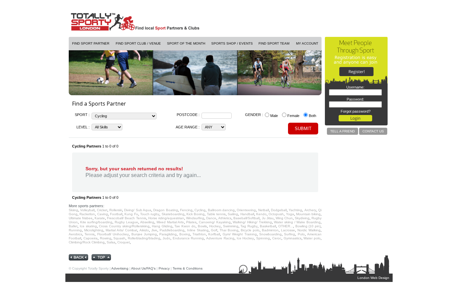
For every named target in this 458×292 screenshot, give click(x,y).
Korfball (214, 234)
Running (75, 230)
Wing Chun (284, 218)
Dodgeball (279, 210)
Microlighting (93, 230)
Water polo (312, 238)
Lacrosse (288, 230)
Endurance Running (188, 238)
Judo (166, 238)
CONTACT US (373, 131)
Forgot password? (355, 111)
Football (116, 214)
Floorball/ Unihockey (113, 234)
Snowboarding (270, 234)
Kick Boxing (195, 214)
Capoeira (90, 238)
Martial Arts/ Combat (121, 230)
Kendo (261, 214)
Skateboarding (173, 214)
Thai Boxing (229, 230)
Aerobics (75, 234)
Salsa (111, 242)
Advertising (119, 268)
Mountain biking (308, 214)
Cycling (200, 210)
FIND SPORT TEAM (274, 43)
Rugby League (126, 222)
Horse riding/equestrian (166, 218)
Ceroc (276, 238)
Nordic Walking (309, 230)
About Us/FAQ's (143, 268)
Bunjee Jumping (144, 234)
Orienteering (246, 210)
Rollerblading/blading (144, 238)
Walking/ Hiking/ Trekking (252, 222)
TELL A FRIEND (342, 131)
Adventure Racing (220, 238)
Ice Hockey (245, 238)
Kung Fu (131, 214)
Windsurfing (195, 218)
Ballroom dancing (221, 210)
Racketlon (87, 214)
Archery (310, 210)
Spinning (263, 238)
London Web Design (373, 278)
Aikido (144, 230)
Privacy (164, 268)
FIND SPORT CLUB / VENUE (138, 43)
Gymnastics (292, 238)
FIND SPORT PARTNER (90, 43)
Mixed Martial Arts (170, 222)
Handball (247, 214)
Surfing (289, 234)
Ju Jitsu (268, 218)
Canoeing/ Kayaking (215, 222)
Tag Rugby (248, 226)
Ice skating (88, 226)
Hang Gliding (162, 226)
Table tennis (216, 214)
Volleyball (87, 210)
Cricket (102, 210)
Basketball (268, 226)
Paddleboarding (172, 230)
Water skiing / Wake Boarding (297, 222)
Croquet (123, 242)
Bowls (202, 226)
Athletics (224, 218)
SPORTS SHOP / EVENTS (232, 43)
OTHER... (285, 226)
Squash (119, 238)
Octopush (276, 214)
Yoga (290, 214)
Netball (263, 210)
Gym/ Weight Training (240, 234)
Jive (154, 230)
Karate (100, 218)
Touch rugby (149, 214)
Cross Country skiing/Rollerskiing (124, 226)
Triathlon (199, 234)
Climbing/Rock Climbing (87, 242)
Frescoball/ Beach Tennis (126, 218)
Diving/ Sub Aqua (137, 210)
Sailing (233, 214)
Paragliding (168, 234)
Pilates (191, 222)
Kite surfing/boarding (96, 222)
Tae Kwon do (184, 226)
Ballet (73, 226)
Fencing (186, 210)
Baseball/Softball (246, 218)
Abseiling (147, 222)
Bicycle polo (250, 230)
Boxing (184, 234)
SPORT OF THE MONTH (186, 43)
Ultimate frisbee (81, 218)
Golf (214, 230)
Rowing (105, 238)
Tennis (89, 234)
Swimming (230, 226)
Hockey (215, 226)
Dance (211, 218)
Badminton (270, 230)
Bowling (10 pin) (308, 226)
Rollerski (115, 210)
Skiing (73, 210)
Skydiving (302, 218)
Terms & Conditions (188, 268)
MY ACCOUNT (307, 43)
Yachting (295, 210)
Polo (301, 234)
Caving (102, 214)
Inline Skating (198, 230)
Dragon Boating (165, 210)
